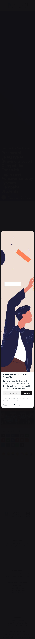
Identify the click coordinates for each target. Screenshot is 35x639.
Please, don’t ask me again (12, 405)
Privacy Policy (6, 400)
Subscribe (26, 393)
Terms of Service (17, 400)
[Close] (4, 5)
